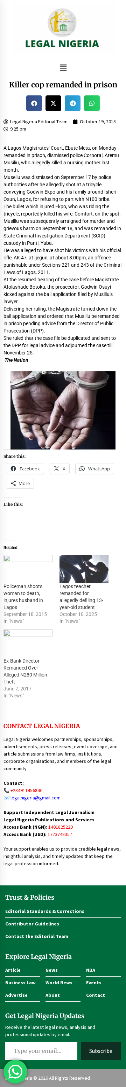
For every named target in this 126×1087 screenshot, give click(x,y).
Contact (95, 995)
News (52, 970)
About (53, 995)
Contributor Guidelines (32, 924)
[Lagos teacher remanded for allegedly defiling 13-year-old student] (83, 569)
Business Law (20, 982)
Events (94, 982)
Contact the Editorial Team (36, 936)
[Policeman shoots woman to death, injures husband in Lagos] (28, 569)
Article (13, 970)
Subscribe (100, 1050)
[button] (63, 67)
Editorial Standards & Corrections (44, 911)
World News (59, 982)
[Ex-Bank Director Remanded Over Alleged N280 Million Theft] (28, 643)
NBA (90, 970)
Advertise (16, 995)
